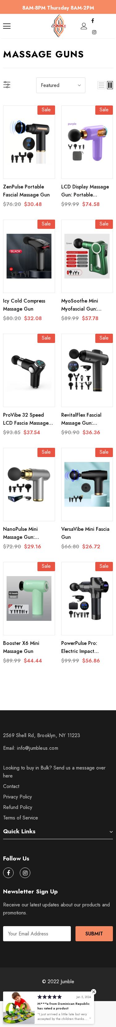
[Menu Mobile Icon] (7, 26)
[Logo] (59, 25)
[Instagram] (94, 32)
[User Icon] (84, 26)
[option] (58, 7)
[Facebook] (92, 20)
